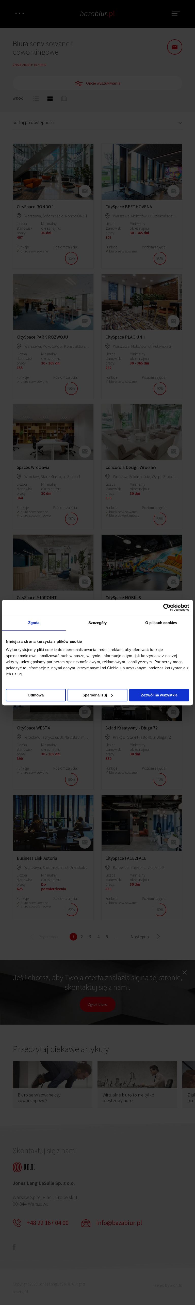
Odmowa (36, 695)
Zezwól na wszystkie (159, 695)
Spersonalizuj (95, 695)
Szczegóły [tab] (97, 622)
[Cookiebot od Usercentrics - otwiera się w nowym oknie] (167, 607)
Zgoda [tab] (34, 622)
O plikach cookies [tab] (161, 622)
